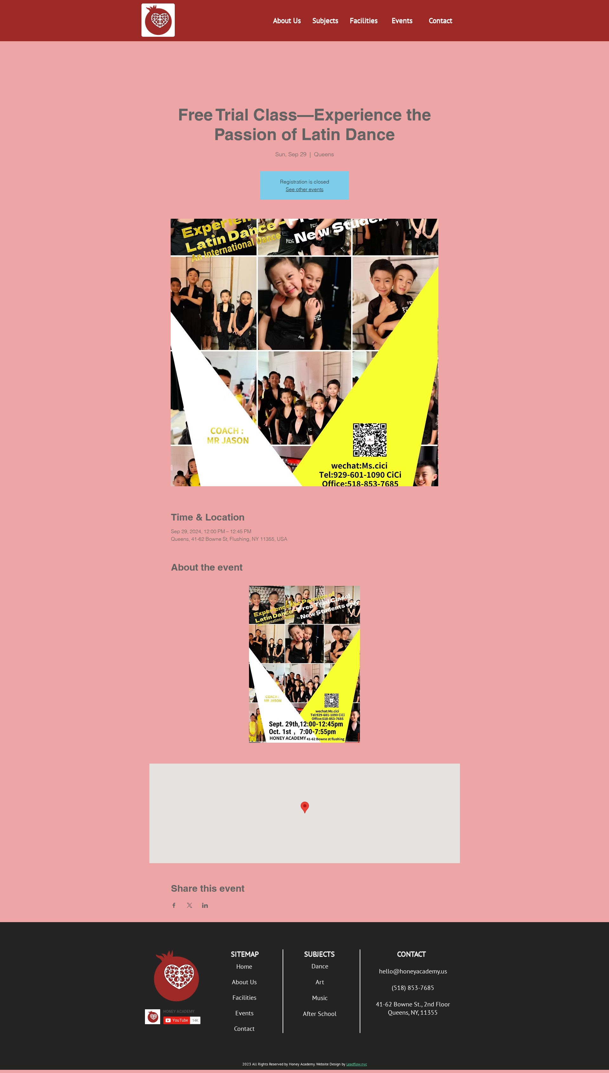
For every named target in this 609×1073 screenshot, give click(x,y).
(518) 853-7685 (413, 988)
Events (244, 1013)
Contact (244, 1029)
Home (244, 966)
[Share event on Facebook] (174, 905)
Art (320, 982)
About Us (244, 982)
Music (320, 998)
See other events (305, 189)
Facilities (244, 997)
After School (320, 1014)
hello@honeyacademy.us (413, 971)
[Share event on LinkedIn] (205, 905)
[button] (325, 21)
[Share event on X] (190, 905)
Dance (319, 966)
